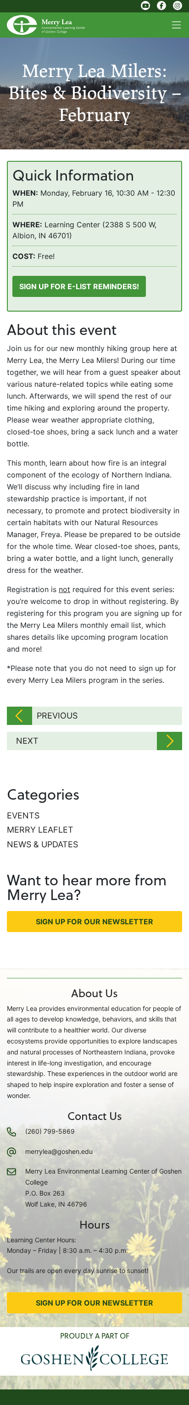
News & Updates (42, 844)
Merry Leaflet (40, 829)
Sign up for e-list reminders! (79, 286)
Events (23, 815)
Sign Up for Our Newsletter (94, 921)
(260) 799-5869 (50, 1131)
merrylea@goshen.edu (59, 1151)
